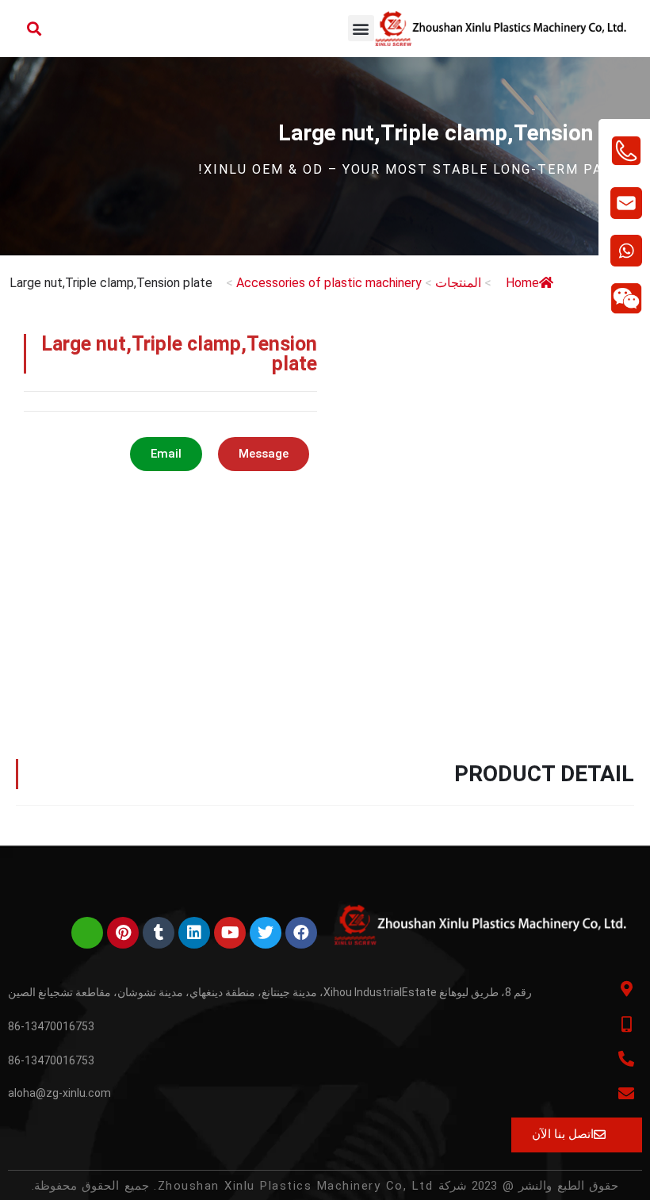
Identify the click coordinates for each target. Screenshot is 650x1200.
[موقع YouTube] (230, 933)
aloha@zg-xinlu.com (59, 1093)
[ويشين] (87, 933)
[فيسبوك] (301, 933)
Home (522, 282)
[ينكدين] (194, 933)
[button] (361, 28)
